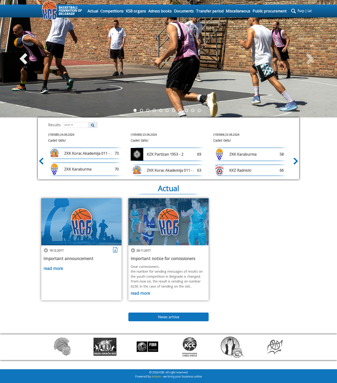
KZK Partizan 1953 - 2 (165, 154)
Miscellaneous (238, 11)
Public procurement (270, 11)
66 (282, 170)
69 (199, 154)
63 (199, 170)
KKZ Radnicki (240, 170)
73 (117, 153)
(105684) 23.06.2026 (226, 134)
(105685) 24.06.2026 (61, 134)
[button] (25, 58)
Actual (93, 11)
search (293, 11)
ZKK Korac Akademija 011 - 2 (88, 153)
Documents (184, 11)
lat (309, 10)
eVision (156, 376)
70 (117, 169)
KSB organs (136, 11)
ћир (301, 10)
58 (282, 154)
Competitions (112, 11)
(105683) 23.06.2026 (144, 134)
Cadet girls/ (57, 140)
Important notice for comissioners (163, 258)
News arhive (168, 316)
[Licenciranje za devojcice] (115, 250)
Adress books (160, 11)
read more (53, 268)
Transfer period (210, 11)
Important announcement (69, 258)
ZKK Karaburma (77, 169)
